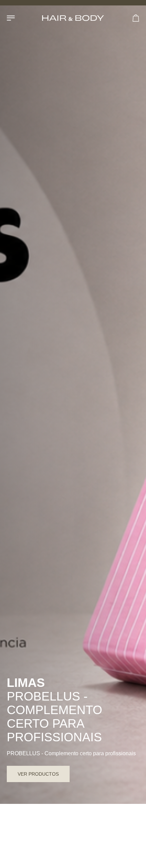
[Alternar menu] (11, 18)
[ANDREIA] (58, 824)
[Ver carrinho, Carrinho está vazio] (135, 18)
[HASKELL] (96, 824)
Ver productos (38, 774)
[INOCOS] (20, 824)
